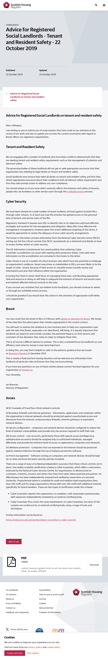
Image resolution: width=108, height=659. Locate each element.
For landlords (12, 590)
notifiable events (75, 191)
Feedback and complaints (17, 612)
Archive (42, 599)
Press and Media (13, 603)
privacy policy (35, 647)
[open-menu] (104, 5)
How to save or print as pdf (51, 594)
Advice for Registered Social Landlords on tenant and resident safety (27, 97)
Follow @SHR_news (19, 629)
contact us (27, 369)
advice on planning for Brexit (75, 318)
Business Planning (18, 353)
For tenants (11, 594)
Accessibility (45, 590)
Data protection (46, 608)
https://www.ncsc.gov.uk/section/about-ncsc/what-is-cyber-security (41, 519)
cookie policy (53, 647)
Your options (33, 653)
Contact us (10, 608)
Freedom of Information (50, 612)
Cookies (42, 603)
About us (10, 599)
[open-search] (96, 5)
